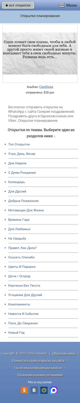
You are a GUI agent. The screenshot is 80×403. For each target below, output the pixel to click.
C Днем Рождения (22, 172)
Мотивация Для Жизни (26, 210)
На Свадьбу (17, 238)
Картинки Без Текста (24, 285)
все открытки (18, 5)
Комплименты (19, 304)
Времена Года (19, 220)
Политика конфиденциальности (38, 368)
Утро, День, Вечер (21, 154)
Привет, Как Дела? (22, 248)
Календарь (16, 182)
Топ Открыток (19, 144)
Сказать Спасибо (21, 257)
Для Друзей (17, 191)
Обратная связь (64, 353)
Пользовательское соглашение (40, 375)
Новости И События (23, 314)
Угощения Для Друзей (25, 295)
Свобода (46, 87)
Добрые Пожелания (23, 201)
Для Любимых (19, 229)
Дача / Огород (19, 276)
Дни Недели (17, 163)
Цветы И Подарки (21, 267)
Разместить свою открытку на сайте (38, 360)
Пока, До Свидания (23, 323)
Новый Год (16, 332)
